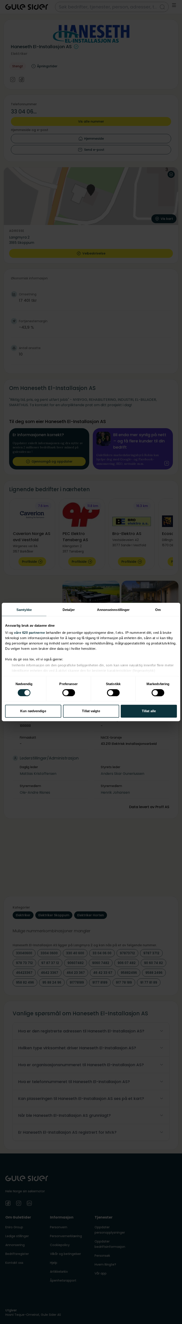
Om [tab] (158, 610)
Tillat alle (149, 711)
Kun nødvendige (33, 711)
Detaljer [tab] (69, 610)
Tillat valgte (91, 711)
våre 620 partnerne (29, 632)
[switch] (68, 692)
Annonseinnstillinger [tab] (113, 610)
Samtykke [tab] (24, 610)
